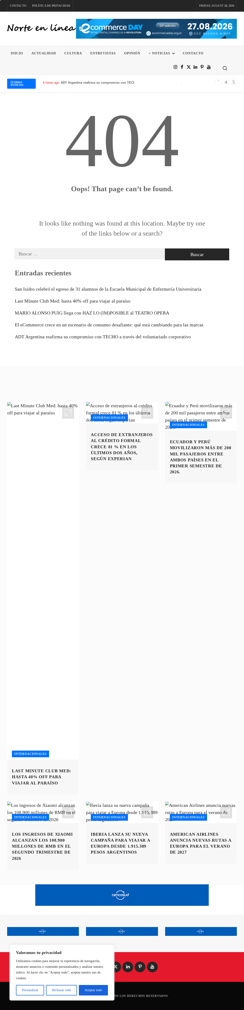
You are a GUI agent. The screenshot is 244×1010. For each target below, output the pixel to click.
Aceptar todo (93, 990)
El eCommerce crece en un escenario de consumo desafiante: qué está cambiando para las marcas (109, 324)
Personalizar (30, 990)
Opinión (132, 53)
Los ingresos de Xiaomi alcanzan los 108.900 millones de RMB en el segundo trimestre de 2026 (42, 846)
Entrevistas (103, 53)
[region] (62, 972)
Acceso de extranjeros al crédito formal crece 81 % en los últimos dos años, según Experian (121, 446)
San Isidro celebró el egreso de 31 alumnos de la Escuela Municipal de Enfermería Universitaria (108, 289)
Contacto (18, 5)
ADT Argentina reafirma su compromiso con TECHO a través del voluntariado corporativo (127, 82)
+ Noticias (159, 53)
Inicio (17, 53)
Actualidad (43, 53)
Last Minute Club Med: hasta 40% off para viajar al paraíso (72, 301)
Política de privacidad (51, 5)
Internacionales (30, 754)
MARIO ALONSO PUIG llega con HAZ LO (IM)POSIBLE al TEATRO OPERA (92, 312)
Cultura (73, 53)
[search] (225, 68)
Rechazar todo (61, 990)
